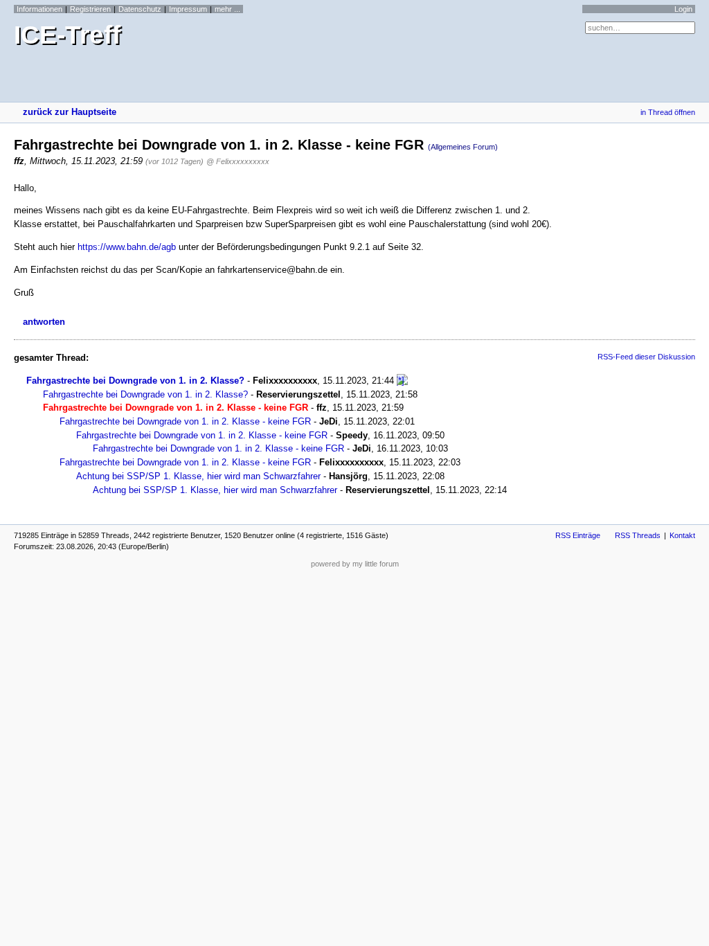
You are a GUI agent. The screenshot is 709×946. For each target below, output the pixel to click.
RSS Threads (638, 535)
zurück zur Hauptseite (69, 112)
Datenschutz (139, 9)
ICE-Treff (67, 35)
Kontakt (682, 535)
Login (683, 9)
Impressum (188, 9)
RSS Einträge (577, 535)
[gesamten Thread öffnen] (402, 380)
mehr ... (227, 9)
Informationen (39, 9)
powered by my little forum (355, 564)
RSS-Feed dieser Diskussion (646, 356)
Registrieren (90, 9)
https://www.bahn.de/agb (127, 247)
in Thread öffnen (667, 112)
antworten (44, 321)
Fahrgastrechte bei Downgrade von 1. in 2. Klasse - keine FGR (185, 421)
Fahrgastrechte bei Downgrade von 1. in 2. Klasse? (135, 380)
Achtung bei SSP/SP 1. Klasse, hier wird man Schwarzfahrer (198, 476)
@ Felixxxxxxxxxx (237, 161)
